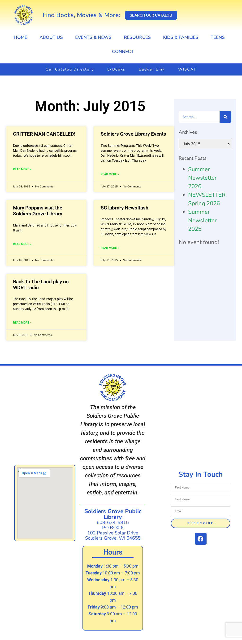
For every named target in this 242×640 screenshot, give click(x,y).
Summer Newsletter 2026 (202, 177)
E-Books (116, 69)
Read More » (22, 169)
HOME (20, 37)
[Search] (225, 117)
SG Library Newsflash (124, 208)
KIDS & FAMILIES (180, 37)
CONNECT (123, 52)
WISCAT (187, 69)
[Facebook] (201, 539)
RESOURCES (137, 37)
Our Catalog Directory (70, 69)
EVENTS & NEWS (93, 37)
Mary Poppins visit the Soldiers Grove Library (37, 211)
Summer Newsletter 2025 (202, 220)
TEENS (218, 37)
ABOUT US (51, 37)
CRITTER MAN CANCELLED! (44, 134)
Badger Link (152, 69)
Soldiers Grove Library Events (133, 134)
